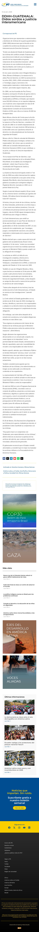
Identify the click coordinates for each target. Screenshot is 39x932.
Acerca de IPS (9, 843)
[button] (4, 458)
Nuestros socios (9, 845)
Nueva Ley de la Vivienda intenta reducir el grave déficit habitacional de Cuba (17, 576)
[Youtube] (24, 827)
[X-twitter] (14, 827)
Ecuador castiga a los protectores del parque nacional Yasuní (19, 743)
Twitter (7, 864)
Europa (6, 887)
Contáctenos (8, 848)
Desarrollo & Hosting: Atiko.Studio (19, 924)
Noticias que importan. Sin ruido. (19, 792)
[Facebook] (9, 827)
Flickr (6, 869)
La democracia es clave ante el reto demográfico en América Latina (19, 718)
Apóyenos (7, 850)
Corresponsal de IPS (10, 33)
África (6, 877)
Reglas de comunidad (11, 871)
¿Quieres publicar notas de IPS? (13, 853)
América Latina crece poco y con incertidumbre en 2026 (18, 769)
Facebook (7, 866)
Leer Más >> (6, 579)
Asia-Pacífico (24, 471)
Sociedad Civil (14, 473)
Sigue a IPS (8, 859)
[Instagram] (19, 827)
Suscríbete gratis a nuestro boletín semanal (19, 800)
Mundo (6, 892)
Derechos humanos (18, 467)
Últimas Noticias (29, 467)
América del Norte (10, 882)
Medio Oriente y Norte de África (13, 890)
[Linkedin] (29, 827)
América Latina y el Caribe (11, 471)
